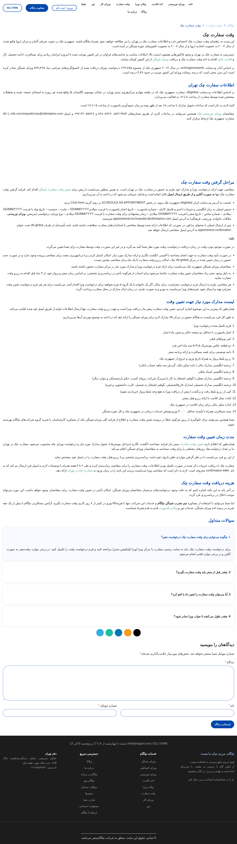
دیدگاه (229, 662)
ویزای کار (148, 799)
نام (231, 705)
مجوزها (89, 793)
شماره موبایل (107, 705)
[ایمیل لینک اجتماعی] (127, 632)
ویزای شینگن (160, 59)
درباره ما (89, 767)
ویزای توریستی (148, 774)
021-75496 (12, 7)
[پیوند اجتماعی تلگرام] (100, 632)
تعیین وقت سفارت (192, 444)
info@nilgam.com (139, 743)
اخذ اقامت (148, 780)
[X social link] (137, 632)
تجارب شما (89, 799)
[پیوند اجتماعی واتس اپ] (109, 632)
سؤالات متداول (89, 787)
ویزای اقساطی (148, 767)
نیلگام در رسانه (89, 774)
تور (148, 806)
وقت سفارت (214, 25)
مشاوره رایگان (36, 7)
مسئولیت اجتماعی (89, 806)
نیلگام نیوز (89, 780)
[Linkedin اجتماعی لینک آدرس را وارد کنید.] (118, 632)
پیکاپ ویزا (148, 787)
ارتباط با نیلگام (89, 812)
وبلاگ (89, 761)
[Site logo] (215, 7)
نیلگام (230, 25)
